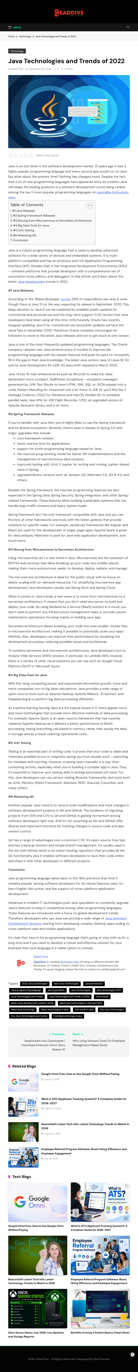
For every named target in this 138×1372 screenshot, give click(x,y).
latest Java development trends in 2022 (32, 1003)
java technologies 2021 (109, 990)
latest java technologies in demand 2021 (81, 1003)
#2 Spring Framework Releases (34, 215)
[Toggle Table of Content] (88, 205)
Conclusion (20, 240)
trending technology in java (68, 1015)
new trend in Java (84, 1009)
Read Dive (17, 69)
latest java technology (22, 1009)
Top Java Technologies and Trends (29, 1015)
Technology (17, 51)
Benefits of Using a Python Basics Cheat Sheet (100, 1332)
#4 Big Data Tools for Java (31, 225)
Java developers (94, 983)
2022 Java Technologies (34, 983)
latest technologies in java (54, 1009)
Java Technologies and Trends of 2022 (69, 996)
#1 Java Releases (23, 211)
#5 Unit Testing (23, 230)
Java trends (102, 996)
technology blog (69, 961)
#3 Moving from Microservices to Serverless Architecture (52, 220)
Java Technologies (81, 990)
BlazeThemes (101, 1359)
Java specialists (56, 990)
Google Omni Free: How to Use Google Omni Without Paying (80, 1074)
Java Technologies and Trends (27, 996)
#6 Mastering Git (24, 235)
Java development (31, 282)
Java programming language (26, 990)
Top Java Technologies (112, 1009)
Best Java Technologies (66, 983)
